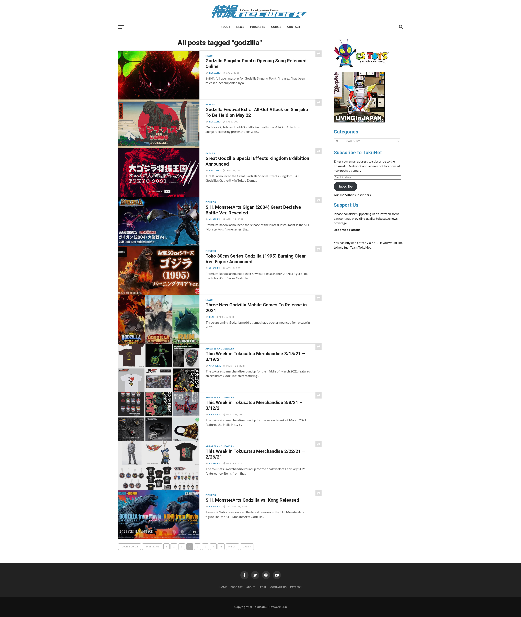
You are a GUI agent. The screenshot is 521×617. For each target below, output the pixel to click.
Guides (276, 26)
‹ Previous (152, 546)
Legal (263, 587)
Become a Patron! (347, 230)
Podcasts (257, 26)
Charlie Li (215, 219)
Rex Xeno (215, 73)
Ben (211, 317)
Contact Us (278, 587)
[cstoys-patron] (363, 69)
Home (223, 587)
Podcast (236, 587)
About (225, 26)
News (240, 26)
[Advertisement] (372, 283)
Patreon (296, 587)
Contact (294, 26)
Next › (232, 546)
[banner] (359, 121)
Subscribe (345, 186)
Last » (247, 546)
